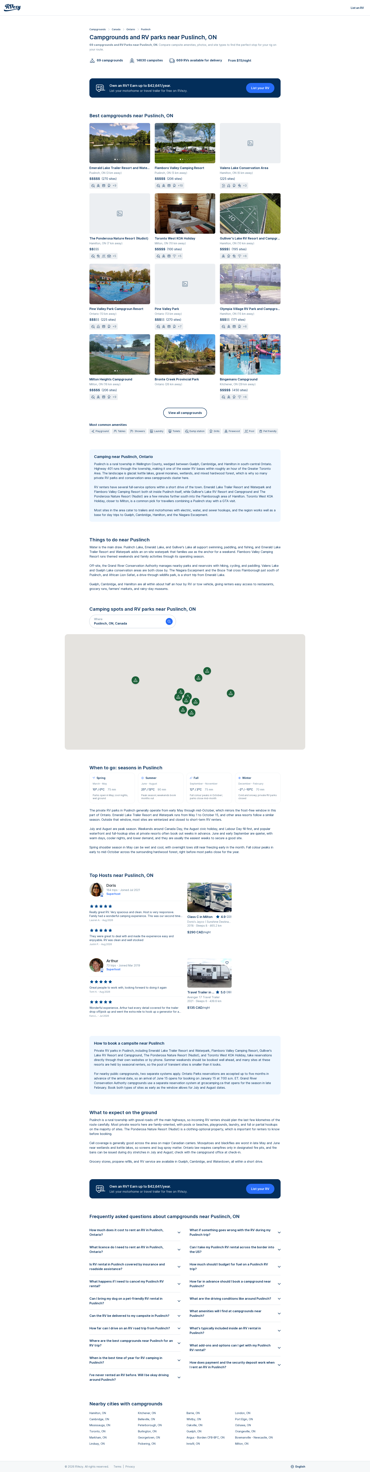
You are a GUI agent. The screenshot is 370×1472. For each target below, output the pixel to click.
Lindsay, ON (97, 1443)
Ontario (130, 29)
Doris (111, 885)
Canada (116, 29)
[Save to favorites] (227, 887)
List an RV (357, 7)
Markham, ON (98, 1437)
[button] (126, 621)
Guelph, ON (194, 1431)
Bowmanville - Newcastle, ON (254, 1437)
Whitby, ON (194, 1419)
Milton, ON (241, 1443)
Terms (117, 1466)
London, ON (242, 1413)
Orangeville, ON (245, 1431)
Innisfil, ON (193, 1443)
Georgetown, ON (149, 1437)
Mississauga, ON (99, 1425)
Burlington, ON (147, 1431)
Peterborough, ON (150, 1425)
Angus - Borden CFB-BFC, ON (206, 1437)
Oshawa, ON (243, 1425)
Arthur (112, 961)
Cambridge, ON (99, 1419)
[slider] (101, 906)
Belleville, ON (146, 1419)
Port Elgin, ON (244, 1419)
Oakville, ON (194, 1425)
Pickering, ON (147, 1443)
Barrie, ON (193, 1413)
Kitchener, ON (147, 1413)
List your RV (260, 88)
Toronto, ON (97, 1431)
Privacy (130, 1466)
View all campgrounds (185, 413)
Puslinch (146, 29)
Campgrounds (97, 29)
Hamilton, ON (97, 1413)
